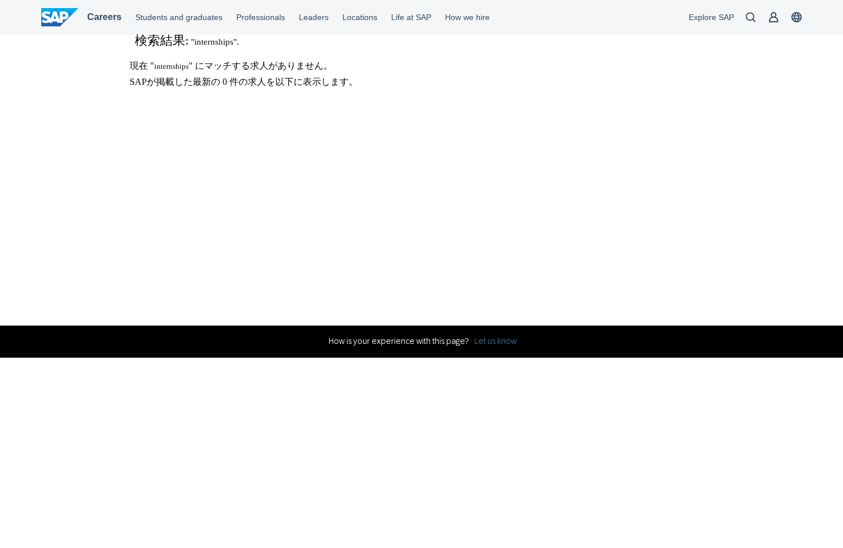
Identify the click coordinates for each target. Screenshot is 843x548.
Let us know (495, 341)
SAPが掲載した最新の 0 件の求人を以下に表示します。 (244, 82)
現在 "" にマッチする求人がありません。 (231, 66)
